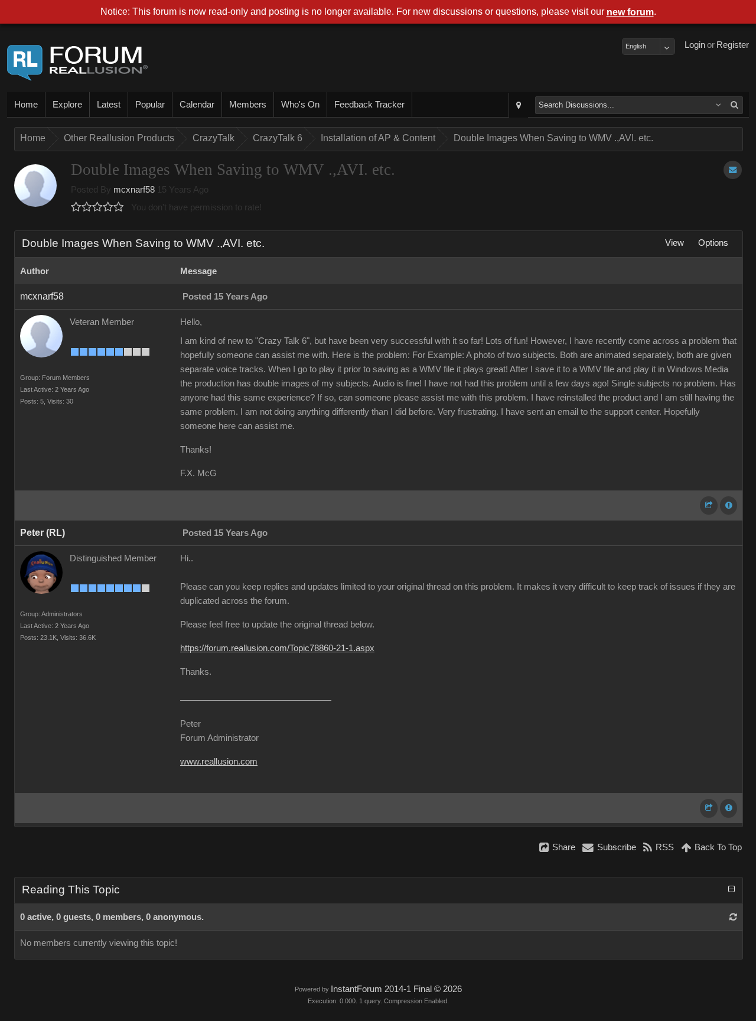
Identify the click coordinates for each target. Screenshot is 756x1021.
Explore (67, 104)
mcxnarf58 (134, 189)
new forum (630, 12)
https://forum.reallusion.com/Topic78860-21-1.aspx (277, 648)
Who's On (300, 104)
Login (695, 45)
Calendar (197, 104)
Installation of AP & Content (378, 138)
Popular (150, 104)
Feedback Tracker (369, 104)
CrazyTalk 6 (277, 138)
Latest (108, 104)
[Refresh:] (733, 917)
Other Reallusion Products (119, 138)
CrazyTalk (213, 138)
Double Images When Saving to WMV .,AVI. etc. (553, 138)
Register (732, 45)
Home (26, 104)
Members (247, 104)
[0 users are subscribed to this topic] (733, 170)
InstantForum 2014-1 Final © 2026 (396, 989)
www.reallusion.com (219, 761)
